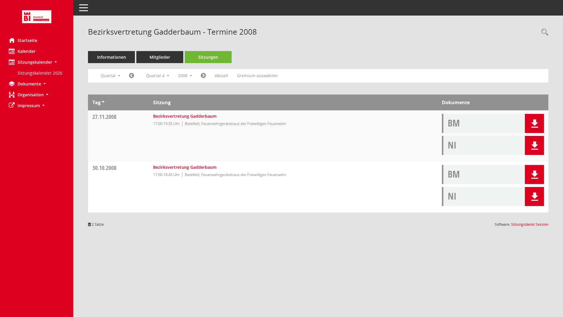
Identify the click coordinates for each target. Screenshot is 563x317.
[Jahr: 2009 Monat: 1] (203, 75)
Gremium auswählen (257, 75)
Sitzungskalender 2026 (40, 73)
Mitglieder (160, 57)
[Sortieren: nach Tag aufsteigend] (103, 102)
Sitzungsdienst (529, 224)
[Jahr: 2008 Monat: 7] (131, 75)
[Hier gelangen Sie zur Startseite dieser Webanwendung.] (36, 16)
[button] (36, 62)
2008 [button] (183, 75)
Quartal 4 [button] (156, 75)
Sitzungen (208, 57)
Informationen (111, 57)
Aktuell (221, 75)
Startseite (27, 40)
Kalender (26, 51)
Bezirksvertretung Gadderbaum (184, 116)
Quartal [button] (109, 75)
